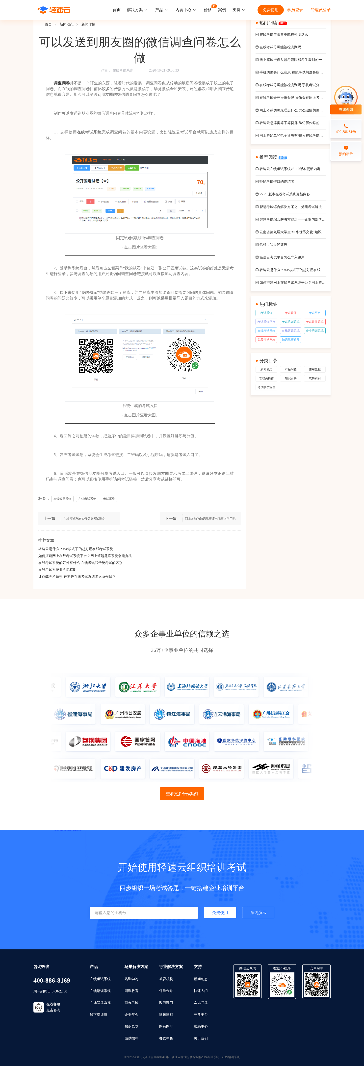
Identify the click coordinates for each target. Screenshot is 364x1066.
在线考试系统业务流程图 (57, 570)
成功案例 (315, 378)
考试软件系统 (315, 322)
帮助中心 (201, 1026)
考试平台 (315, 313)
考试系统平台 (266, 322)
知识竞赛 (131, 1026)
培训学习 (131, 979)
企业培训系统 (315, 330)
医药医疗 (166, 1026)
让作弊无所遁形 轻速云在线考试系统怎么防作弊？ (77, 577)
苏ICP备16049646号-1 (157, 1057)
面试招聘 (131, 1038)
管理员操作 (266, 378)
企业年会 (131, 1014)
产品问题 (291, 369)
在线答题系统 (291, 330)
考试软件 (291, 313)
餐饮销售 (166, 1038)
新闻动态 (67, 24)
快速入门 (201, 991)
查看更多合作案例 (182, 794)
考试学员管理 (266, 387)
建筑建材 (166, 1014)
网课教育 (131, 991)
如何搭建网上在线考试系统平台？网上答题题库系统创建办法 (85, 556)
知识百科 (291, 378)
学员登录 (295, 10)
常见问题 (201, 1003)
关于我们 (201, 1038)
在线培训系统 (100, 991)
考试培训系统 (291, 322)
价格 (208, 10)
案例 (222, 10)
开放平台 (201, 1014)
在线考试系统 (122, 70)
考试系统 (266, 313)
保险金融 (166, 991)
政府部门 (166, 1003)
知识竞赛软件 (291, 339)
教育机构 (166, 979)
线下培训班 (98, 1014)
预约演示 (258, 913)
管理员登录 (321, 10)
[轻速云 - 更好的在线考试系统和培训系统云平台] (53, 10)
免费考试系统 (266, 339)
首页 (117, 10)
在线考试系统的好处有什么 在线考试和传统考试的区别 (80, 563)
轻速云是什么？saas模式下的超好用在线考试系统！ (77, 549)
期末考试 (131, 1003)
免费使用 (271, 10)
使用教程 (315, 369)
